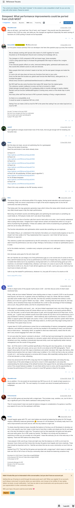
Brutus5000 (11, 45)
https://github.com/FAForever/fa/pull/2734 (21, 167)
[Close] (71, 475)
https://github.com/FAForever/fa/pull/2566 (21, 159)
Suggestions (7, 22)
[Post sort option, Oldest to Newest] (60, 22)
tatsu (9, 197)
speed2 (10, 127)
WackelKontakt (12, 27)
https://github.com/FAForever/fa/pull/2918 (21, 179)
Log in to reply (68, 22)
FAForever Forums (13, 2)
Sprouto (10, 286)
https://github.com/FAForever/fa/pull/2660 (21, 163)
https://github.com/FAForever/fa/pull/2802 (21, 171)
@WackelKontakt (32, 45)
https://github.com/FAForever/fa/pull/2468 (21, 155)
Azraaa (10, 416)
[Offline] (4, 46)
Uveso (9, 142)
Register (6, 493)
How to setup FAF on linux (14, 275)
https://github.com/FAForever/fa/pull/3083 (21, 183)
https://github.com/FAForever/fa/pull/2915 (21, 175)
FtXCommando (12, 395)
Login (12, 493)
